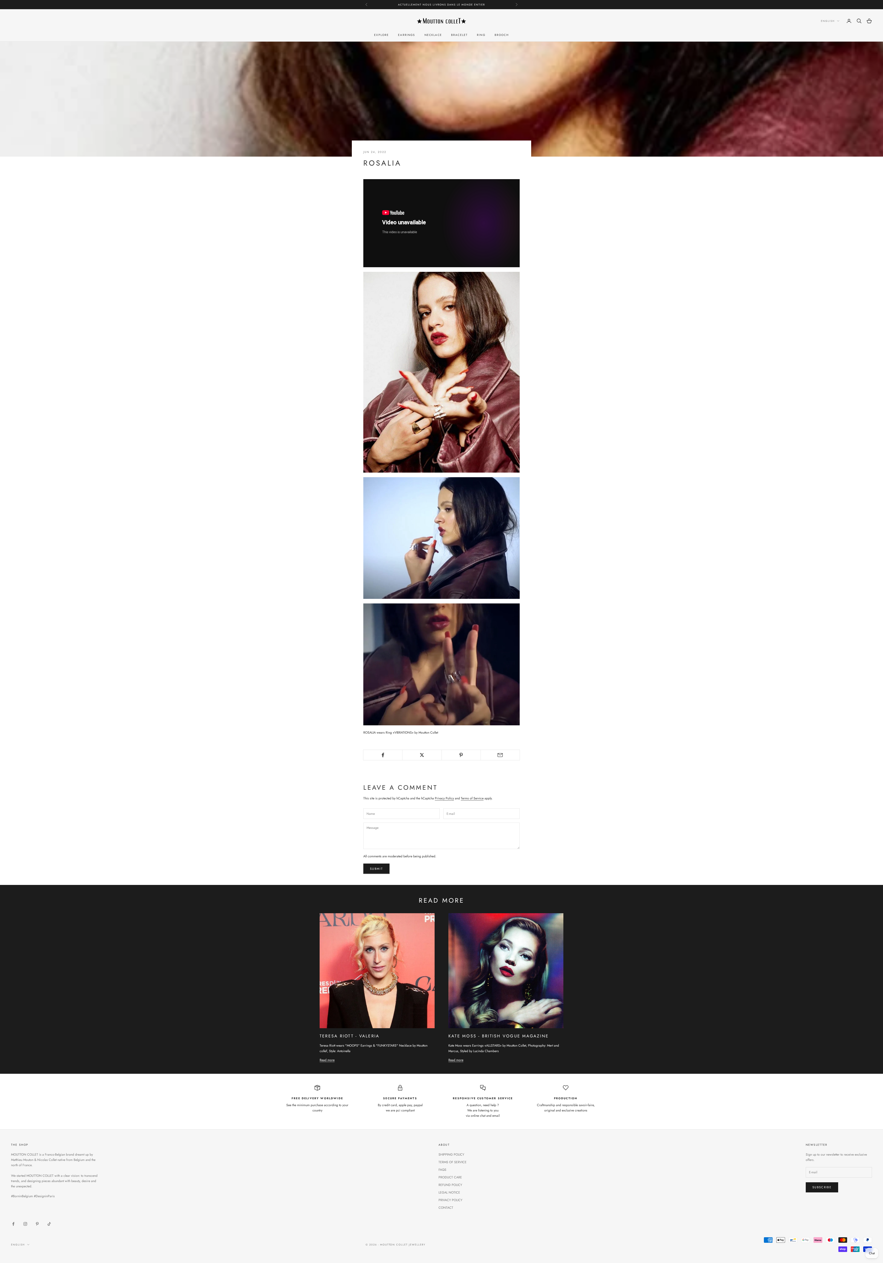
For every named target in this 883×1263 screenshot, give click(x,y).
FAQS (442, 1169)
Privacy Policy (444, 798)
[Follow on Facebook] (13, 1224)
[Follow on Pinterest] (37, 1224)
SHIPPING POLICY (451, 1154)
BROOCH (502, 35)
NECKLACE (433, 35)
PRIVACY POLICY (450, 1200)
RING (481, 35)
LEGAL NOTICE (449, 1192)
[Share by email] (500, 755)
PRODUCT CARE (450, 1177)
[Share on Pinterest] (461, 755)
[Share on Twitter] (421, 755)
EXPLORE (381, 35)
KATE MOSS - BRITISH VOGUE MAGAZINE (498, 1036)
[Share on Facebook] (382, 755)
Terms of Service (472, 798)
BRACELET (459, 35)
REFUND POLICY (450, 1185)
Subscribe (821, 1187)
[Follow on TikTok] (49, 1224)
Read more (327, 1060)
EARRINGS (406, 35)
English (828, 21)
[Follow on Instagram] (25, 1224)
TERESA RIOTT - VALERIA (349, 1036)
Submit (376, 869)
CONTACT (446, 1207)
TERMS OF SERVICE (453, 1162)
